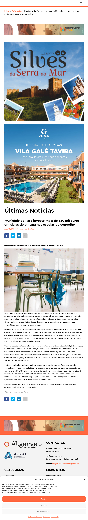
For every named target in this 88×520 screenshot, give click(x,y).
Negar (44, 505)
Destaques (33, 229)
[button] (84, 479)
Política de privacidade (51, 517)
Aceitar (44, 499)
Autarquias (22, 229)
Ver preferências (44, 511)
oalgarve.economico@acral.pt (65, 464)
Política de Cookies (35, 517)
